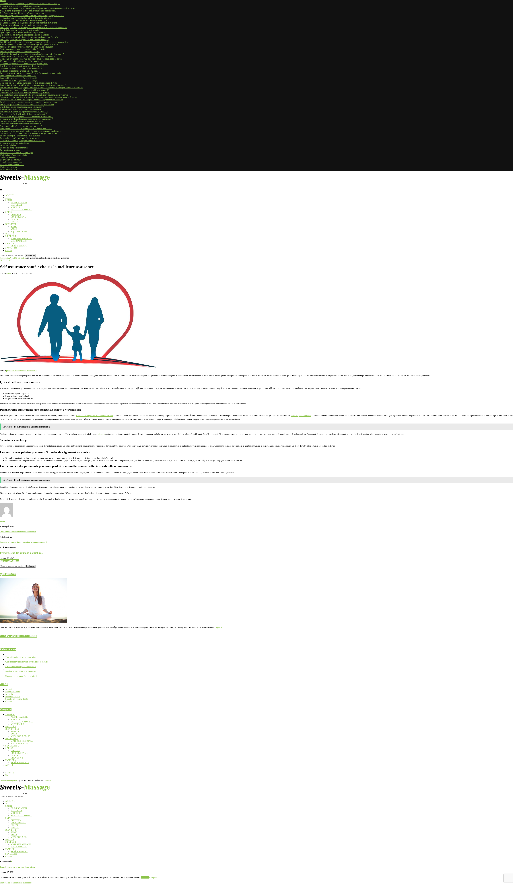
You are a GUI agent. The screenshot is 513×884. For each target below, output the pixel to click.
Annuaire (9, 694)
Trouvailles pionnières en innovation (20, 657)
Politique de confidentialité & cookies (16, 883)
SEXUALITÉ (11, 248)
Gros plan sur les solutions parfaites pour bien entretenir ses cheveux (28, 83)
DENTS (14, 219)
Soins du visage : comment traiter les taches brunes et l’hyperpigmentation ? (32, 15)
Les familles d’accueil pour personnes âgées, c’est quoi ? (24, 112)
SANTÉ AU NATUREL (21, 210)
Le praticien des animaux (10, 160)
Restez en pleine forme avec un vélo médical (19, 71)
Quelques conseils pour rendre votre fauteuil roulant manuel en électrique (30, 131)
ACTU (8, 198)
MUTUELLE (16, 205)
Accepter (145, 877)
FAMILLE (10, 243)
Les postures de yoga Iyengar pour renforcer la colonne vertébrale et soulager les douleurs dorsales (41, 88)
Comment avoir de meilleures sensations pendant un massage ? (26, 119)
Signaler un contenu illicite (16, 699)
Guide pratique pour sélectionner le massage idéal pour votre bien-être (29, 37)
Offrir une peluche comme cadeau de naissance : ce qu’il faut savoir (28, 133)
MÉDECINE (11, 236)
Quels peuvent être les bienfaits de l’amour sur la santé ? (23, 114)
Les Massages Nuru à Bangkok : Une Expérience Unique (24, 39)
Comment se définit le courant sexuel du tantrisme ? (21, 68)
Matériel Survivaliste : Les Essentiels (20, 671)
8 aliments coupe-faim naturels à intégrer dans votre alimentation (27, 18)
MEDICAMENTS (19, 241)
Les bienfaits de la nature (10, 150)
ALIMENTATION (19, 202)
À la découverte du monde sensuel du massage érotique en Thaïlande (29, 44)
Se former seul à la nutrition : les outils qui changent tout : (24, 25)
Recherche (30, 255)
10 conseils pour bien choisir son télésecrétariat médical (23, 61)
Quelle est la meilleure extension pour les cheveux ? (22, 66)
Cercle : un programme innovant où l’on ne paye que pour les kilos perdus (31, 59)
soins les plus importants (301, 415)
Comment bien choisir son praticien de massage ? (20, 6)
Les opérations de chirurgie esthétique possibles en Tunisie (24, 35)
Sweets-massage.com (9, 780)
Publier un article (12, 692)
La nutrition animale (8, 169)
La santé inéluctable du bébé (12, 164)
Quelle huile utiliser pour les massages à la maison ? (22, 107)
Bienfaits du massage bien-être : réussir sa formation (22, 13)
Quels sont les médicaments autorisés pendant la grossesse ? (25, 92)
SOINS (8, 212)
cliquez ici (219, 627)
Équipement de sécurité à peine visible (21, 676)
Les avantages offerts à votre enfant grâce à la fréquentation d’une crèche (30, 73)
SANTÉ (8, 200)
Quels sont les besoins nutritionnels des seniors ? (20, 124)
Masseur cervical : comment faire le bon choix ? (20, 51)
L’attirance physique (8, 167)
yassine (9, 273)
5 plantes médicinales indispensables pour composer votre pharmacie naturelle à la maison (37, 8)
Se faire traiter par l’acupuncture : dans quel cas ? (20, 136)
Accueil (3, 258)
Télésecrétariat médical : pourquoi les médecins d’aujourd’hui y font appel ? (32, 54)
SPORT (14, 226)
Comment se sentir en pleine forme (14, 143)
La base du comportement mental (14, 148)
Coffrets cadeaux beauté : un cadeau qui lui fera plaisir (23, 49)
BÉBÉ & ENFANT (19, 246)
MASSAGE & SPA (19, 231)
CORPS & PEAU (18, 217)
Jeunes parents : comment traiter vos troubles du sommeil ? (24, 90)
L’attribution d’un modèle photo (13, 155)
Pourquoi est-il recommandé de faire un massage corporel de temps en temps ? (33, 85)
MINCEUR (16, 207)
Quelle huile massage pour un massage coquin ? (20, 30)
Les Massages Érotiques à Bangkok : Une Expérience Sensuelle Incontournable (33, 27)
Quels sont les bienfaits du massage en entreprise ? (21, 126)
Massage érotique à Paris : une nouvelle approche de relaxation (26, 47)
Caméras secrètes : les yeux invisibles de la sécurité (26, 662)
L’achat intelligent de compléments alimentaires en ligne (23, 20)
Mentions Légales (12, 696)
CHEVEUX (16, 214)
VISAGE (15, 222)
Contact (8, 250)
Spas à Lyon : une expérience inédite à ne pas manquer (23, 32)
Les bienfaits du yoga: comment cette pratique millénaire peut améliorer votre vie (34, 95)
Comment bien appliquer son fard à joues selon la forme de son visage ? (30, 3)
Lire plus (153, 877)
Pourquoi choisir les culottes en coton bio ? (18, 76)
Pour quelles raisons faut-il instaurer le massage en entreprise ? (26, 128)
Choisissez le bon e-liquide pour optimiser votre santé (22, 140)
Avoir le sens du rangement (11, 162)
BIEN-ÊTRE (11, 224)
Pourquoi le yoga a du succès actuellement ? (18, 78)
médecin (101, 434)
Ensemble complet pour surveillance (20, 666)
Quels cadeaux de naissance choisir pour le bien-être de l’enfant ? (27, 56)
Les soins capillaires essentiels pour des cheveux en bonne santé (27, 104)
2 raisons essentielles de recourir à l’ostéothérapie (20, 109)
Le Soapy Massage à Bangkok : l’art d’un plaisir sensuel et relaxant (28, 23)
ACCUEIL (10, 195)
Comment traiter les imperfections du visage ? (19, 80)
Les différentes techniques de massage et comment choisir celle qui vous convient (34, 42)
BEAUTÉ (9, 234)
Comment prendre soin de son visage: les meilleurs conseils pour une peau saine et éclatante (38, 97)
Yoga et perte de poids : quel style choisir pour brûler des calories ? (28, 11)
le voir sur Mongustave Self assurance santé (94, 415)
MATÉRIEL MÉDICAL (21, 238)
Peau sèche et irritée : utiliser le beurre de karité (20, 138)
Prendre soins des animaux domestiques (16, 152)
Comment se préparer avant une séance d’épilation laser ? (24, 63)
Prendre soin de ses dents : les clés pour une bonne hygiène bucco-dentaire (31, 100)
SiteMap (48, 780)
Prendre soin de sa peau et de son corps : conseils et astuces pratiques (29, 102)
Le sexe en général (8, 145)
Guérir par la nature (8, 157)
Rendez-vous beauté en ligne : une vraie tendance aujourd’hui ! (26, 116)
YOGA (14, 229)
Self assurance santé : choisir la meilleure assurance (21, 121)
